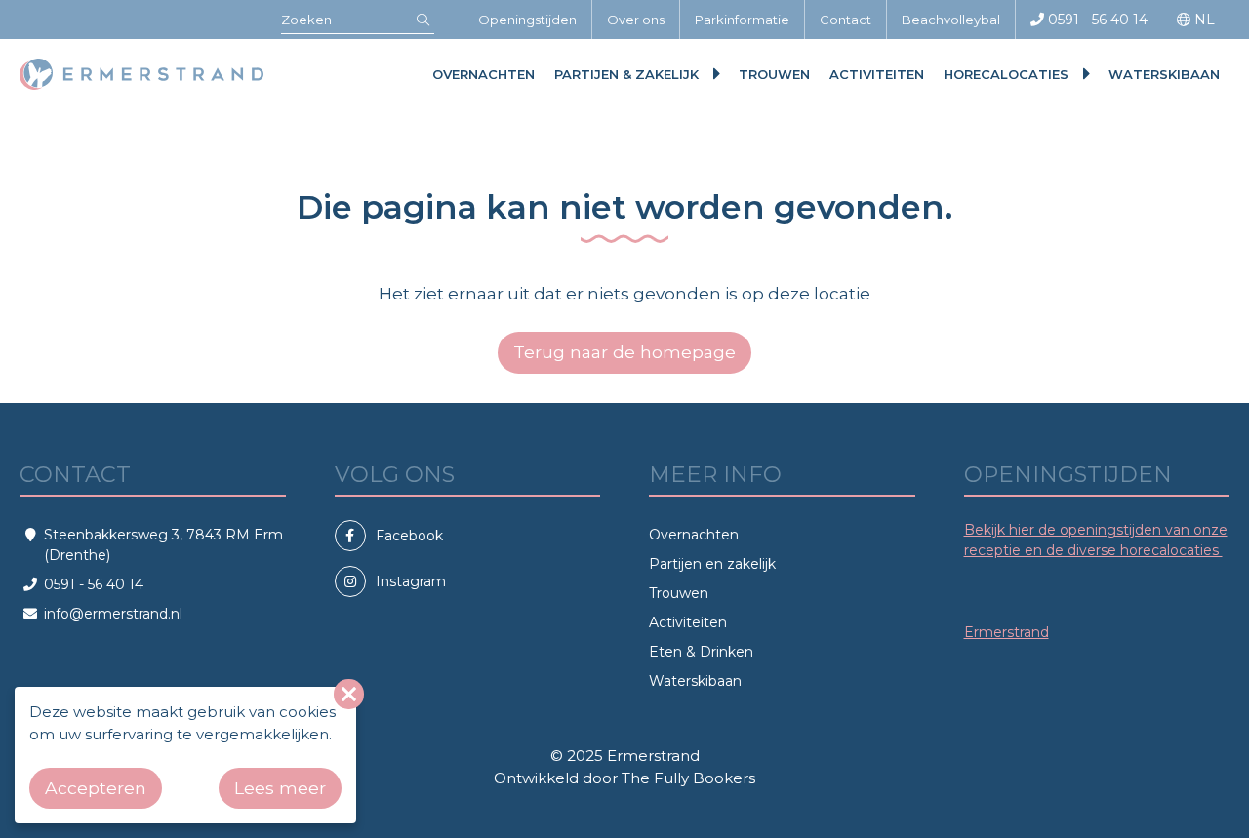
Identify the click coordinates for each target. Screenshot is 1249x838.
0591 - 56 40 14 (1096, 19)
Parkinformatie (742, 19)
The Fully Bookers (688, 778)
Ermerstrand (1006, 632)
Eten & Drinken (701, 651)
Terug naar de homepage (624, 351)
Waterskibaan (1164, 74)
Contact (845, 19)
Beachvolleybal (951, 19)
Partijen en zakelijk (712, 564)
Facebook (409, 535)
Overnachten (483, 74)
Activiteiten (876, 74)
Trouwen (774, 74)
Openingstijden (527, 19)
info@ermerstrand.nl (113, 613)
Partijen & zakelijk (626, 74)
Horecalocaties (1006, 74)
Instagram (411, 581)
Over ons (636, 19)
